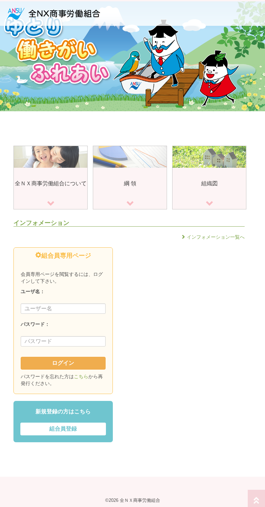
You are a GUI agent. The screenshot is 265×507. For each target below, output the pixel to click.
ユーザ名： (33, 291)
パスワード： (35, 324)
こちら (81, 376)
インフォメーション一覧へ (216, 237)
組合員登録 (63, 429)
